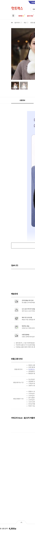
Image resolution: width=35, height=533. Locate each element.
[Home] (12, 22)
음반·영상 (30, 16)
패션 (25, 23)
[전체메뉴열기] (13, 16)
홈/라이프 (17, 23)
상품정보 (22, 100)
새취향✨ (21, 16)
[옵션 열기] (21, 522)
